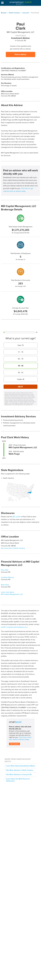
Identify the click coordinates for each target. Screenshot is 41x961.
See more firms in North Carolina (13, 548)
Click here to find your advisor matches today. (20, 738)
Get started (14, 744)
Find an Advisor (20, 54)
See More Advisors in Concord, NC (19, 774)
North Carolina (14, 13)
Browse (4, 13)
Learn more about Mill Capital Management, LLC (12, 593)
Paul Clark (4, 570)
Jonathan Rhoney (7, 577)
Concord (25, 13)
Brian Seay (5, 585)
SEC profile (17, 517)
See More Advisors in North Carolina (19, 770)
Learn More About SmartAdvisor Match (20, 766)
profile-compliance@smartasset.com (14, 627)
